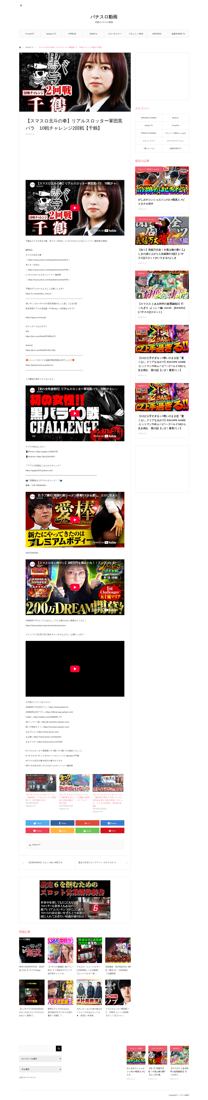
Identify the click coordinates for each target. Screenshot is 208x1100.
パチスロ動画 (104, 16)
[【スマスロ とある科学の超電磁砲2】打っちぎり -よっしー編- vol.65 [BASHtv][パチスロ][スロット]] (179, 1055)
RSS (21, 5)
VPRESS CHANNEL (72, 35)
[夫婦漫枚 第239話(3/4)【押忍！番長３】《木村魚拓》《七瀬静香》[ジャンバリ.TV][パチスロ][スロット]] (118, 950)
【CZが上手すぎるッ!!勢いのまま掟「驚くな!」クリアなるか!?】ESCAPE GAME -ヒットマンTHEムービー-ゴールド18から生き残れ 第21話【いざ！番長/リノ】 (162, 364)
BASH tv (93, 34)
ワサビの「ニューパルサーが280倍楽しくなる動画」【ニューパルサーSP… (88, 970)
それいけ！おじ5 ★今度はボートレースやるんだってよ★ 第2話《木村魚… (89, 1012)
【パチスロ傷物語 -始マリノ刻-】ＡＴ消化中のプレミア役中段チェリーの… (60, 970)
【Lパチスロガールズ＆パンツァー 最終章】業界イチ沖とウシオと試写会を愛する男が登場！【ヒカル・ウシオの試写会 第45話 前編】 (108, 800)
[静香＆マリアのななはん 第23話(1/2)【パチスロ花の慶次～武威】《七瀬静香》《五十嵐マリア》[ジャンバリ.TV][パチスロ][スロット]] (60, 992)
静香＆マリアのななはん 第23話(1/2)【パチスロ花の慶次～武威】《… (60, 1012)
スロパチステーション (115, 35)
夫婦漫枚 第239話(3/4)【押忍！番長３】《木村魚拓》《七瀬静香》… (118, 970)
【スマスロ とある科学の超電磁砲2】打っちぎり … (179, 1071)
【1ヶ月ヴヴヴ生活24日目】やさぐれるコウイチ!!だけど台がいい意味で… (31, 1012)
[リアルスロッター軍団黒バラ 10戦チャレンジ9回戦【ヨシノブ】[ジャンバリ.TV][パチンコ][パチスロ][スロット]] (118, 992)
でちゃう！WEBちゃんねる (136, 35)
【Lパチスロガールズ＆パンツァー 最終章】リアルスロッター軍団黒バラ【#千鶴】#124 (41, 797)
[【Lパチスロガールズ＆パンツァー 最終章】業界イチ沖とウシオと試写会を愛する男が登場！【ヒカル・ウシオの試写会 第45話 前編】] (108, 783)
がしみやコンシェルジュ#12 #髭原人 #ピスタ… (136, 1071)
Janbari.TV (51, 34)
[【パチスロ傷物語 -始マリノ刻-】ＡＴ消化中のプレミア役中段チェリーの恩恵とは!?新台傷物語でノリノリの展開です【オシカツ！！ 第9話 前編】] (60, 950)
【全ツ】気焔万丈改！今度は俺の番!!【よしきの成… (156, 1071)
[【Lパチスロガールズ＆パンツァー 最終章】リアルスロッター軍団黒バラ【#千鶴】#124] (41, 783)
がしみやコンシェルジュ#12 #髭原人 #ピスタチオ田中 (161, 201)
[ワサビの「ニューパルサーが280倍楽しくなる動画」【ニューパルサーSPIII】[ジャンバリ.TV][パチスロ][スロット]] (89, 950)
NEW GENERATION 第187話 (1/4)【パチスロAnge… (31, 968)
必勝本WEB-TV (178, 34)
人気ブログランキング (27, 1077)
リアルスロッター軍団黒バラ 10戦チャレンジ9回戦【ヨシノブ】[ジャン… (117, 1012)
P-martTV (29, 34)
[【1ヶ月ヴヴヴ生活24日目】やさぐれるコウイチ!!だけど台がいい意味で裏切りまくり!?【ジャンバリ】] (32, 992)
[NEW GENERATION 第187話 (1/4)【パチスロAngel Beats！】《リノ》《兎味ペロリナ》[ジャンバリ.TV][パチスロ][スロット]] (32, 950)
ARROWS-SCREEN (157, 35)
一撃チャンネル (149, 148)
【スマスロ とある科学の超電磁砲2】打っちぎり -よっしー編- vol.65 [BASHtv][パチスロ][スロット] (161, 307)
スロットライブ (149, 141)
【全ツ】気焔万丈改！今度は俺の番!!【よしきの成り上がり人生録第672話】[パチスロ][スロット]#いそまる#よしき (162, 253)
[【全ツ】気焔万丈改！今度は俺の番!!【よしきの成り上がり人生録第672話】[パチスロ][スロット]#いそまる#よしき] (157, 1055)
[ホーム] (20, 47)
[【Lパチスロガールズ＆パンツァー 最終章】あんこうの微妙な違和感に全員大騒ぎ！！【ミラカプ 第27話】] (74, 783)
